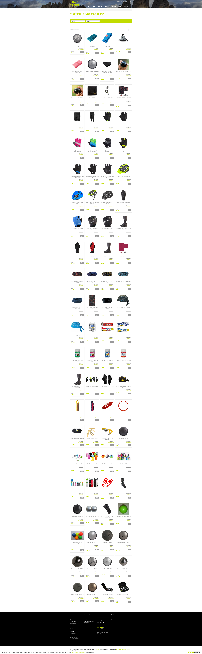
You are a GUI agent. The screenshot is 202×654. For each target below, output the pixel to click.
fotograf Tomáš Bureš (120, 649)
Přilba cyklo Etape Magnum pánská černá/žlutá (92, 203)
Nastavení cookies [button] (89, 652)
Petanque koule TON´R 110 (107, 542)
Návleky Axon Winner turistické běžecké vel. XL (107, 256)
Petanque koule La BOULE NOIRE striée (123, 71)
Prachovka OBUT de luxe (92, 97)
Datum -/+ (72, 29)
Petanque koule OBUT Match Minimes (92, 569)
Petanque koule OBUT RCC (123, 438)
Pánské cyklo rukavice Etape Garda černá (92, 177)
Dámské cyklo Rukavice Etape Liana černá (107, 151)
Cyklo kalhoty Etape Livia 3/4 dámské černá (92, 124)
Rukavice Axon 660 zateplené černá (123, 202)
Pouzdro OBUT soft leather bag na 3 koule (77, 413)
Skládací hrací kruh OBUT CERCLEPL (107, 413)
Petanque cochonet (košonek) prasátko (123, 516)
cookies (97, 649)
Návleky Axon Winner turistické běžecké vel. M (77, 387)
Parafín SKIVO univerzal (92, 334)
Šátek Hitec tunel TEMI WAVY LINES (92, 308)
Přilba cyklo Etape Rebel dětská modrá (77, 203)
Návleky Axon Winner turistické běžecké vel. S (123, 229)
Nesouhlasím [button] (197, 652)
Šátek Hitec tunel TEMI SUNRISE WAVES (77, 282)
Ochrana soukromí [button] (82, 652)
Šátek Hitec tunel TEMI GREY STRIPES (107, 308)
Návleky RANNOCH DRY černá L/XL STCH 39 (123, 490)
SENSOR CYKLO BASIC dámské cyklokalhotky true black (107, 72)
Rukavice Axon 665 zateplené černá (77, 255)
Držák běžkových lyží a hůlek (107, 489)
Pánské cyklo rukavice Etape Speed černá (123, 123)
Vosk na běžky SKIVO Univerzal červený (123, 360)
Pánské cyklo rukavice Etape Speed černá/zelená (107, 124)
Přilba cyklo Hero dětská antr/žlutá (123, 176)
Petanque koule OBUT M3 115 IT (123, 568)
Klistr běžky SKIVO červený (107, 334)
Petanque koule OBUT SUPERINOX (92, 71)
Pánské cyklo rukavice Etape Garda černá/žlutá (123, 151)
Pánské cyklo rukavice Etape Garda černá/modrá (77, 177)
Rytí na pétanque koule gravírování (92, 516)
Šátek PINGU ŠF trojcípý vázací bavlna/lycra (77, 335)
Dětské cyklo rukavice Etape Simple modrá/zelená (92, 151)
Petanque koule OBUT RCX (92, 542)
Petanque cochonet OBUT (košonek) (77, 543)
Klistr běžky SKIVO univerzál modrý (123, 334)
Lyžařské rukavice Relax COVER (92, 386)
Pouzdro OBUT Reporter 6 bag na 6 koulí (123, 45)
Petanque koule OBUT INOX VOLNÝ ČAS (107, 569)
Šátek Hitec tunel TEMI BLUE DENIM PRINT (77, 308)
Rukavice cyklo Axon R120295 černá (92, 229)
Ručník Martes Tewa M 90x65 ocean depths (92, 46)
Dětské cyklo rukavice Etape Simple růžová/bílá (77, 151)
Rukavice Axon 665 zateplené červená (92, 256)
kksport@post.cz (76, 638)
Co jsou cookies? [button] (75, 652)
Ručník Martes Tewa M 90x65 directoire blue (107, 46)
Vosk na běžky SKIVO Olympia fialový (92, 361)
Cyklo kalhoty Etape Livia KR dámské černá (77, 124)
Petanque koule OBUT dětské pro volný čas (77, 46)
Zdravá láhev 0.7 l (77, 489)
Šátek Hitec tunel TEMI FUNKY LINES (92, 282)
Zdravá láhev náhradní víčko (107, 463)
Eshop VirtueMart (127, 649)
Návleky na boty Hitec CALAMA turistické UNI (107, 517)
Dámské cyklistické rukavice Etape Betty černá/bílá (107, 177)
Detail (97, 52)
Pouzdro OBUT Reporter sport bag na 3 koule (123, 387)
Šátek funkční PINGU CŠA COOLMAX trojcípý (123, 308)
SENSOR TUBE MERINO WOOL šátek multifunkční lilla (123, 256)
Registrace (125, 1)
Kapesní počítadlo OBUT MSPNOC (77, 438)
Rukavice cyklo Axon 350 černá (107, 228)
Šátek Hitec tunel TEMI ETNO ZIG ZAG (107, 282)
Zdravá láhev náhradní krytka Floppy (77, 463)
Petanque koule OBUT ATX (92, 594)
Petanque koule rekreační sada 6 (123, 594)
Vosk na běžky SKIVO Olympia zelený (77, 361)
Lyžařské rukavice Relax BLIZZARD (107, 386)
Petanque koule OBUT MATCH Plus (77, 594)
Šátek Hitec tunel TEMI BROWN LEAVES (123, 281)
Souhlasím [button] (191, 652)
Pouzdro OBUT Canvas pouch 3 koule (92, 413)
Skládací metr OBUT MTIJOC (92, 438)
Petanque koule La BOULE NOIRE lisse (77, 98)
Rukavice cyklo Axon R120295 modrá (77, 229)
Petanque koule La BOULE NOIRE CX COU (77, 569)
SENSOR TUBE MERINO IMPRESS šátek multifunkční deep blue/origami (123, 98)
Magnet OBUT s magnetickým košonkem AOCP (107, 439)
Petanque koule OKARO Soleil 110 (123, 542)
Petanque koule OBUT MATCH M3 (77, 516)
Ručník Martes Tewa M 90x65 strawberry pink (77, 72)
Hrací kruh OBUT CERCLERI (123, 412)
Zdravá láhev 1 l (92, 489)
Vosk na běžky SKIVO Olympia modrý (107, 361)
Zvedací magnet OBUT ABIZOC (107, 97)
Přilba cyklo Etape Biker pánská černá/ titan (107, 203)
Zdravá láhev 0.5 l (123, 463)
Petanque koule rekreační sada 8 (107, 594)
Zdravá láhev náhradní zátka (92, 463)
